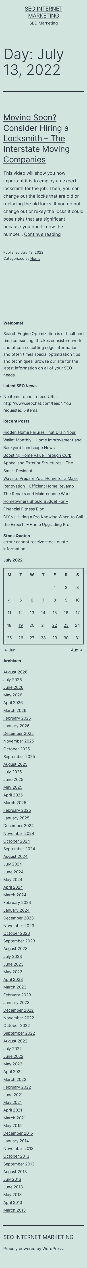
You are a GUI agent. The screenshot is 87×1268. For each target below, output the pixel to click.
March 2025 (14, 802)
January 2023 (16, 1002)
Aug (74, 650)
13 (32, 612)
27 (32, 637)
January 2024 (16, 910)
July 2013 (12, 1179)
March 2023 (14, 987)
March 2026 (14, 710)
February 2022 (17, 1087)
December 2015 (18, 1133)
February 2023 (17, 995)
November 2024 (18, 833)
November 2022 (18, 1017)
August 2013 (15, 1171)
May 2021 (12, 1102)
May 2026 (12, 695)
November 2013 (18, 1148)
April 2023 (13, 979)
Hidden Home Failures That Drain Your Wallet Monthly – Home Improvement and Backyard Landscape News (42, 440)
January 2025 (16, 818)
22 (54, 625)
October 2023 (16, 933)
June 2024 (13, 872)
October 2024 (16, 841)
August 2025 (15, 764)
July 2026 (12, 679)
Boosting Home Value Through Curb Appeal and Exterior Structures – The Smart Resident (38, 463)
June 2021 (13, 1094)
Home (35, 258)
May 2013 (12, 1194)
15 (55, 612)
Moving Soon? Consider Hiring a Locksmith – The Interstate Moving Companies (36, 138)
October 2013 (16, 1156)
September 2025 (19, 756)
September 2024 (19, 848)
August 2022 (15, 1041)
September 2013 (18, 1164)
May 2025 (12, 787)
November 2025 (18, 741)
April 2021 (12, 1110)
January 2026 (16, 725)
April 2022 (13, 1071)
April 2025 (13, 795)
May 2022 (12, 1064)
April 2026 (13, 702)
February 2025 (17, 810)
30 (66, 637)
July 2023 (12, 956)
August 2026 (15, 672)
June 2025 (13, 779)
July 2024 (12, 864)
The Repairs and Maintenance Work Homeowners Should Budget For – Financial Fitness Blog (37, 501)
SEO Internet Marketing (38, 1237)
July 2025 (12, 771)
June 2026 (13, 687)
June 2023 (13, 964)
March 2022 (14, 1079)
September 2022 (19, 1033)
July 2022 (12, 1048)
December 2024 (18, 825)
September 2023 (19, 941)
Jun (12, 650)
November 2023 (18, 925)
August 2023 (15, 948)
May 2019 (12, 1125)
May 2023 (12, 971)
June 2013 (13, 1187)
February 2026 (17, 718)
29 (54, 637)
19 (21, 625)
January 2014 (16, 1140)
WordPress (52, 1248)
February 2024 (17, 902)
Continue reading (42, 234)
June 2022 (13, 1056)
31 (77, 637)
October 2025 (16, 749)
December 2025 (18, 733)
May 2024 (13, 879)
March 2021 (14, 1118)
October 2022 (16, 1025)
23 (66, 625)
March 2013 (14, 1210)
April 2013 (12, 1202)
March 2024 (15, 894)
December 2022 (18, 1010)
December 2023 (18, 918)
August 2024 (15, 856)
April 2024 (13, 887)
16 (66, 612)
